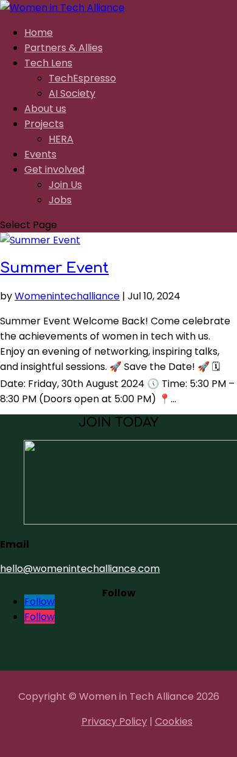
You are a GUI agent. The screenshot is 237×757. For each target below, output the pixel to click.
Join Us (65, 185)
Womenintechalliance (67, 296)
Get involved (54, 169)
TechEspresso (82, 78)
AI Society (72, 93)
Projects (44, 124)
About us (45, 109)
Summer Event (54, 268)
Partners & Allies (63, 48)
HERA (61, 139)
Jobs (60, 200)
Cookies (174, 721)
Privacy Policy (114, 721)
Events (40, 154)
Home (38, 33)
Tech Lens (48, 63)
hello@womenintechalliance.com (80, 569)
